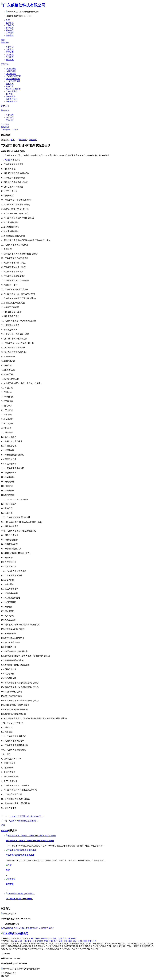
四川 (80, 941)
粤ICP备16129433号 (39, 938)
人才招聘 (10, 33)
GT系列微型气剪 (13, 81)
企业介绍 (10, 47)
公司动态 (10, 117)
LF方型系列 (11, 69)
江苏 (51, 941)
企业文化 (10, 49)
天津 (20, 941)
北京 (15, 941)
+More (4, 830)
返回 (3, 825)
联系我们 (10, 35)
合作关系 (10, 57)
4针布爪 (9, 94)
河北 (34, 941)
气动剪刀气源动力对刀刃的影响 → (23, 821)
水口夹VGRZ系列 (13, 89)
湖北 (75, 941)
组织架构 (10, 55)
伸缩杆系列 (11, 96)
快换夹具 (10, 84)
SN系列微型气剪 (13, 79)
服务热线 (5, 130)
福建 (60, 941)
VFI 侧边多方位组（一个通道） (19, 899)
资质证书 (10, 52)
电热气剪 (10, 86)
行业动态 (10, 115)
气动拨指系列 (11, 91)
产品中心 (10, 25)
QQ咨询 (14, 130)
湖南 (70, 941)
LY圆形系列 (11, 71)
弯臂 (8, 870)
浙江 (56, 941)
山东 (65, 941)
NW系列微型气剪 (13, 76)
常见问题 (10, 120)
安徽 (90, 941)
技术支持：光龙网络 (67, 938)
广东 (46, 941)
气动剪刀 (9, 160)
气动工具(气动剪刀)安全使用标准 (20, 855)
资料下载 (10, 60)
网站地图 (52, 938)
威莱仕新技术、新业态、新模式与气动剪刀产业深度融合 (30, 841)
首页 (8, 20)
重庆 (29, 941)
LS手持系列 (11, 74)
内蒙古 (40, 941)
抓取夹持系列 (11, 99)
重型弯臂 (10, 884)
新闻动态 (10, 30)
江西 (94, 941)
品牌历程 (10, 23)
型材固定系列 (11, 101)
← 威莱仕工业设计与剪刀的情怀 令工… (26, 816)
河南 (85, 941)
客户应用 (10, 28)
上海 (25, 941)
